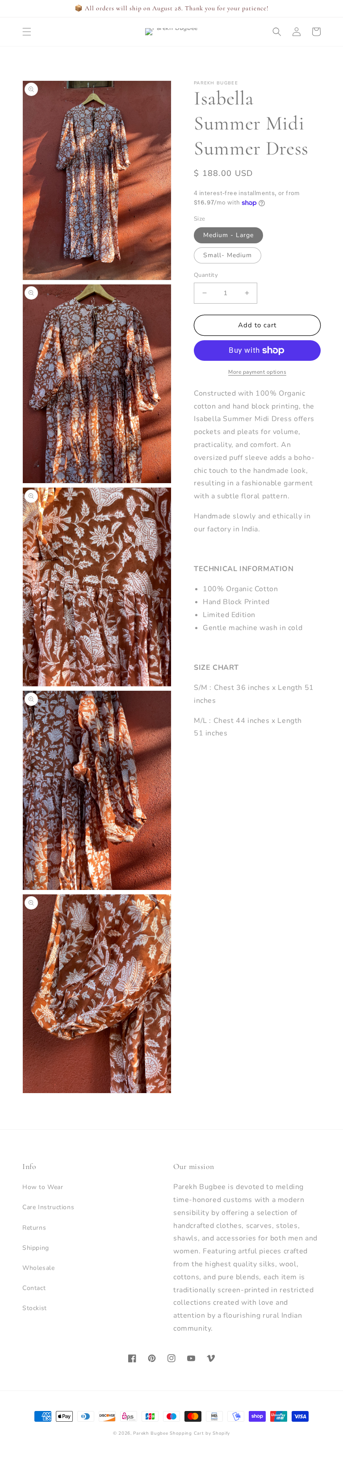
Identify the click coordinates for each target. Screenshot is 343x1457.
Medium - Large (228, 235)
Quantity (206, 275)
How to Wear (42, 1187)
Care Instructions (48, 1207)
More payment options (257, 372)
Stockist (34, 1308)
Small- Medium (227, 255)
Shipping (35, 1248)
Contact (34, 1288)
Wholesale (38, 1268)
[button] (27, 32)
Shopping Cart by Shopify (200, 1433)
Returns (34, 1227)
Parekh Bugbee (150, 1433)
